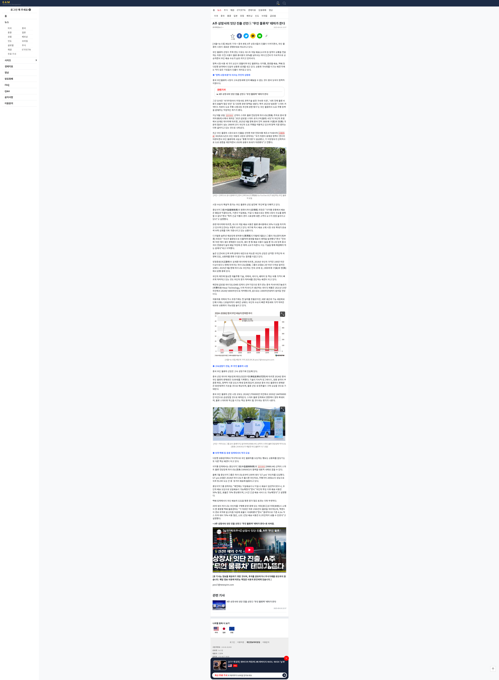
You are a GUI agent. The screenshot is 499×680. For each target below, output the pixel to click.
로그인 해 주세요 (19, 9)
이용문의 (9, 103)
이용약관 (240, 642)
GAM (12, 3)
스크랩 (233, 39)
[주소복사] (266, 35)
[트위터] (246, 35)
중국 (24, 28)
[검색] (284, 3)
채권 (10, 49)
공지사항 (9, 97)
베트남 (25, 36)
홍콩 (10, 32)
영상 (7, 72)
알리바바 (229, 115)
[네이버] (259, 35)
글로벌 (11, 45)
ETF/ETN (26, 49)
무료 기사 (12, 53)
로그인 (232, 642)
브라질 (25, 40)
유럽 (10, 36)
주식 (24, 45)
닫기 (286, 658)
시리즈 (8, 60)
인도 (10, 40)
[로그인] (278, 3)
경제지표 (9, 66)
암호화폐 (9, 78)
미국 (10, 28)
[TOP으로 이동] (493, 669)
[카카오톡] (252, 35)
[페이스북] (239, 35)
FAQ (7, 84)
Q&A (7, 91)
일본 (24, 32)
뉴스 (7, 22)
